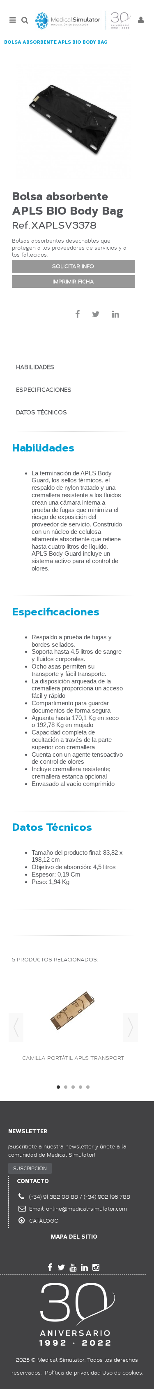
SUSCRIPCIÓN (30, 1168)
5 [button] (88, 1087)
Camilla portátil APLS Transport (73, 1058)
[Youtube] (73, 1267)
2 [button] (65, 1087)
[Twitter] (61, 1267)
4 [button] (80, 1087)
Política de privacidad (73, 1372)
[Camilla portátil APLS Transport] (73, 1010)
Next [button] (130, 1027)
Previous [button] (16, 1027)
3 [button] (73, 1087)
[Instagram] (96, 1267)
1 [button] (58, 1087)
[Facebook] (50, 1267)
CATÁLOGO (44, 1220)
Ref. (21, 225)
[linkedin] (84, 1267)
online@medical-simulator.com (86, 1208)
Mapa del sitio (74, 1237)
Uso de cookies (122, 1372)
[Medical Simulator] (83, 20)
